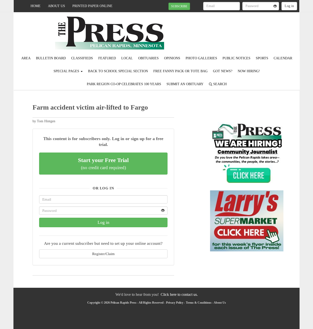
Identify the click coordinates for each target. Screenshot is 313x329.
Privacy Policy (174, 302)
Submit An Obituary (185, 84)
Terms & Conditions (199, 302)
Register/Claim (103, 254)
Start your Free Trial (103, 163)
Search (219, 84)
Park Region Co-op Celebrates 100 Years (124, 84)
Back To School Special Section (118, 71)
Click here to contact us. (179, 294)
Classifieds (82, 58)
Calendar (283, 58)
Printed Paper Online (92, 6)
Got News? (222, 71)
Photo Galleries (201, 58)
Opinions (172, 58)
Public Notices (236, 58)
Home (36, 6)
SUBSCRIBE (179, 6)
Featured (107, 58)
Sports (262, 58)
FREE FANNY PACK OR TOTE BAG (180, 71)
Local (127, 58)
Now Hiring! (249, 71)
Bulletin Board (51, 58)
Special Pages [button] (67, 71)
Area (26, 58)
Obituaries (148, 58)
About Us (56, 6)
